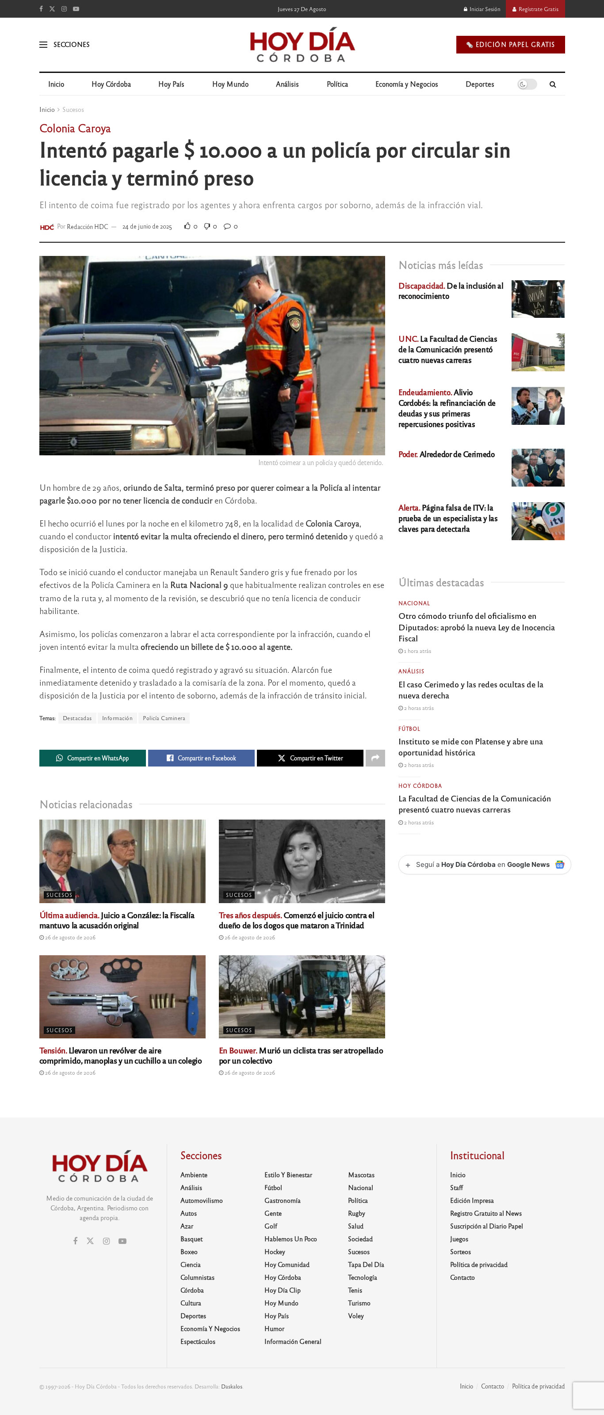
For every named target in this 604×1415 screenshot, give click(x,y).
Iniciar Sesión (484, 8)
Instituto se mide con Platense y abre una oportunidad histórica (470, 746)
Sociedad (360, 1239)
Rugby (356, 1213)
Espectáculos (197, 1341)
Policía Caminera (164, 717)
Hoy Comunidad (287, 1264)
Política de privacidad (479, 1264)
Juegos (459, 1239)
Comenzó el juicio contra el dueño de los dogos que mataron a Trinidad (296, 919)
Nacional (414, 603)
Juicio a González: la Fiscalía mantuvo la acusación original (117, 919)
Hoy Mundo (230, 84)
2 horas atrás (418, 707)
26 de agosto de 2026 (70, 937)
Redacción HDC (87, 226)
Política (337, 84)
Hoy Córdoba (111, 84)
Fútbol (409, 728)
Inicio (56, 84)
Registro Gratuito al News (486, 1213)
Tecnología (362, 1277)
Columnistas (197, 1277)
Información (117, 717)
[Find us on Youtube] (76, 9)
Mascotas (361, 1175)
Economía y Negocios (406, 84)
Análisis (287, 84)
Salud (355, 1226)
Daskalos (231, 1386)
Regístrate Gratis (537, 8)
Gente (273, 1213)
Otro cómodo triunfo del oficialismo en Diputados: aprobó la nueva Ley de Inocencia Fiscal (476, 626)
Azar (186, 1226)
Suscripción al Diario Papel (486, 1226)
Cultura (190, 1303)
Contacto (462, 1277)
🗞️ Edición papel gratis (510, 44)
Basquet (191, 1239)
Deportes (480, 84)
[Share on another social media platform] (375, 758)
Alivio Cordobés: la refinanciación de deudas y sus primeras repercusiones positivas (447, 407)
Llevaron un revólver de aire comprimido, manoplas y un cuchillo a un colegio (120, 1055)
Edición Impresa (472, 1200)
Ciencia (190, 1264)
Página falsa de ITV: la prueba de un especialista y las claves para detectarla (447, 518)
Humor (274, 1328)
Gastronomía (282, 1200)
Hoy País (171, 84)
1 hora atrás (417, 650)
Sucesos (73, 109)
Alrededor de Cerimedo (446, 454)
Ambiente (193, 1175)
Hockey (274, 1251)
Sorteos (460, 1251)
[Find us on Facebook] (41, 9)
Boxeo (189, 1251)
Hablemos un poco (290, 1239)
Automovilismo (201, 1200)
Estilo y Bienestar (288, 1175)
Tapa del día (366, 1264)
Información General (292, 1341)
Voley (356, 1316)
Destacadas (77, 717)
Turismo (359, 1303)
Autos (188, 1213)
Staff (456, 1187)
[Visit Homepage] (302, 45)
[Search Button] (553, 84)
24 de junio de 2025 (147, 226)
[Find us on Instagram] (64, 9)
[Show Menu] (43, 45)
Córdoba (192, 1290)
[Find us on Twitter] (52, 9)
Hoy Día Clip (282, 1290)
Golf (270, 1226)
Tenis (355, 1290)
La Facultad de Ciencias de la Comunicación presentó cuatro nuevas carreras (447, 349)
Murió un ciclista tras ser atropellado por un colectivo (301, 1055)
